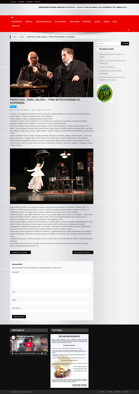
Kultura (97, 21)
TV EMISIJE (21, 2)
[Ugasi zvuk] (42, 353)
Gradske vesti (17, 21)
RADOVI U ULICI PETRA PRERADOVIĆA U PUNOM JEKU (112, 62)
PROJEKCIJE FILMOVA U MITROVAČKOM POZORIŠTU (22, 252)
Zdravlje (28, 21)
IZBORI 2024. (16, 26)
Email (14, 300)
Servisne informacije (43, 21)
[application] (29, 344)
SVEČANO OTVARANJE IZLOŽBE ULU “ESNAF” (111, 55)
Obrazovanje (74, 21)
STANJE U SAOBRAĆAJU (107, 67)
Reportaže (87, 21)
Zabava (106, 21)
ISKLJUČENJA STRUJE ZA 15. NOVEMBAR (83, 252)
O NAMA (13, 2)
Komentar (16, 272)
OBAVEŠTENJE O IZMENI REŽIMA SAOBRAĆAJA (110, 72)
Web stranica (16, 308)
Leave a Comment (45, 110)
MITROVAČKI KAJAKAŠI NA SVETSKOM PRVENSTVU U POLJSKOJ (112, 78)
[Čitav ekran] (45, 353)
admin (29, 110)
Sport (115, 21)
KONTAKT (37, 2)
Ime (14, 292)
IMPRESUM (29, 2)
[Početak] (13, 353)
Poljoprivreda (60, 21)
